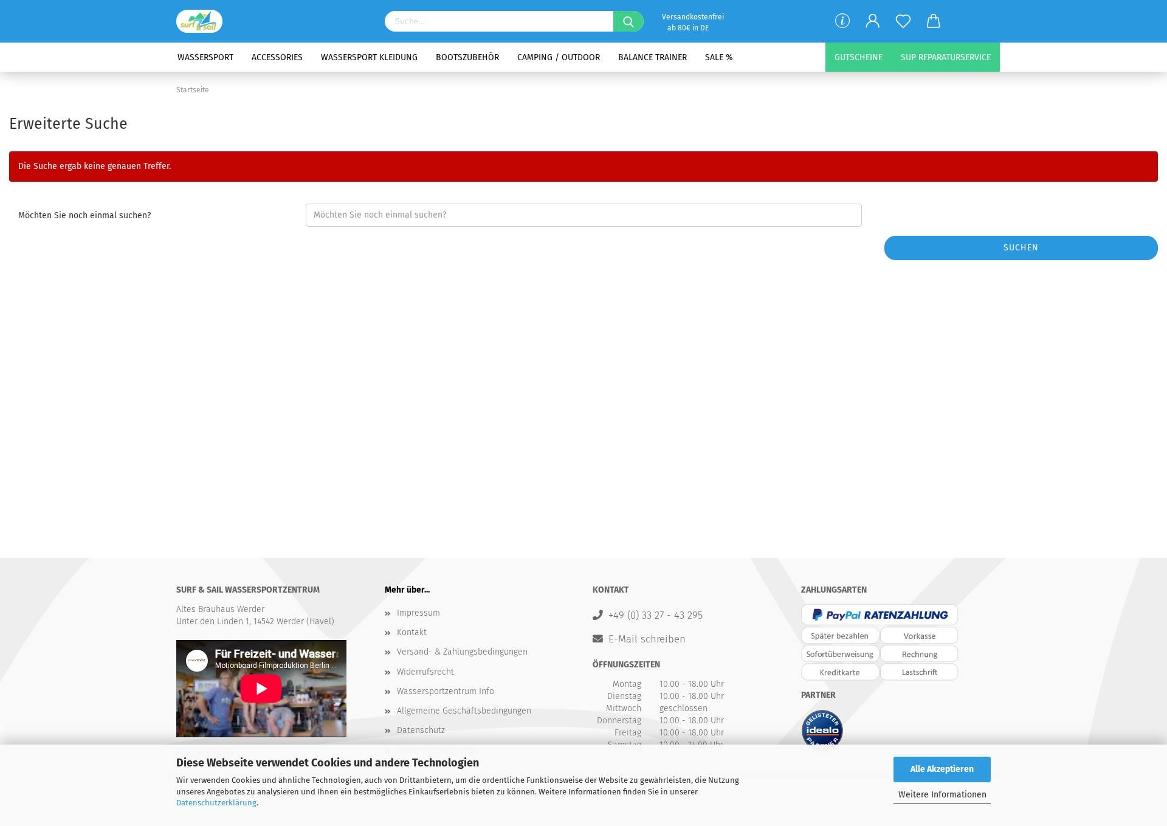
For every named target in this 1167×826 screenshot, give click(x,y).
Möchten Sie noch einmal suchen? (84, 215)
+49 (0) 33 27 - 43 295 (655, 615)
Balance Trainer (652, 57)
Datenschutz (421, 730)
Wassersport (205, 57)
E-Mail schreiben (647, 639)
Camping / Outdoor (558, 57)
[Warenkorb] (933, 21)
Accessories (277, 57)
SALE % (719, 57)
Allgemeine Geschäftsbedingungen (464, 711)
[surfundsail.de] (204, 21)
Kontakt (412, 632)
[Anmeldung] (873, 21)
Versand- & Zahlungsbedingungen (462, 652)
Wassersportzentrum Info (445, 691)
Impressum (418, 613)
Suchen (1021, 248)
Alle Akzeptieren (942, 769)
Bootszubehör (467, 57)
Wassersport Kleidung (369, 57)
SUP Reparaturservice (946, 57)
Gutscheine (859, 57)
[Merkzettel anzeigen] (903, 21)
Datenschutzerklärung (216, 802)
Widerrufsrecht (425, 672)
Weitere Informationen (942, 795)
